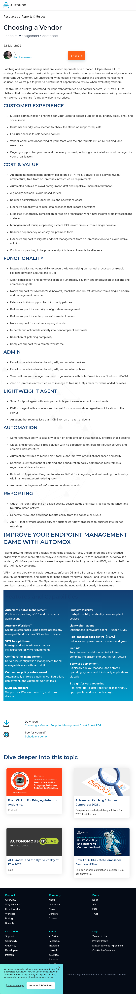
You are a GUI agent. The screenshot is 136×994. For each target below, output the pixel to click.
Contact (53, 918)
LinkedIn (53, 950)
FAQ (94, 909)
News (52, 909)
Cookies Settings (15, 985)
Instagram (54, 945)
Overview (10, 899)
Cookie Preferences (103, 950)
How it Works (12, 909)
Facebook (54, 941)
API (94, 904)
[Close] (59, 967)
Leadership (55, 904)
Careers (53, 913)
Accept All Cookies (40, 985)
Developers (11, 950)
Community (11, 941)
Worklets (10, 913)
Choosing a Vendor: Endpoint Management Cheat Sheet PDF (63, 725)
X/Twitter (54, 936)
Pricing (9, 918)
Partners (9, 954)
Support (9, 936)
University (10, 945)
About (52, 899)
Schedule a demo (36, 736)
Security (9, 923)
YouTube (54, 954)
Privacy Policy (100, 941)
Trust (95, 913)
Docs (95, 899)
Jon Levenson (22, 57)
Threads (53, 959)
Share (75, 55)
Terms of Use (99, 936)
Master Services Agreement (107, 945)
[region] (31, 979)
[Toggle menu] (130, 5)
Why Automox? (13, 904)
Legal (95, 931)
